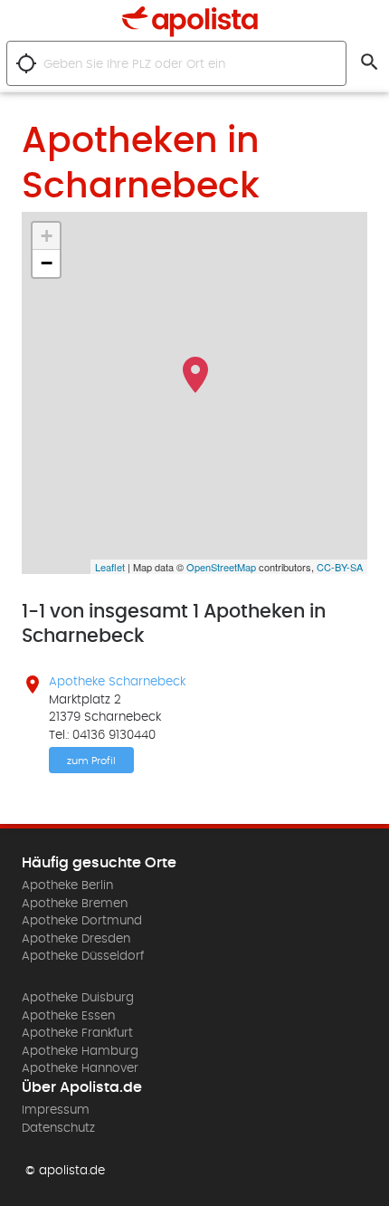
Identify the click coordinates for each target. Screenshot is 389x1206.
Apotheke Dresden (76, 939)
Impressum (56, 1110)
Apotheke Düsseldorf (83, 956)
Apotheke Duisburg (78, 997)
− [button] (46, 263)
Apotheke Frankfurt (77, 1033)
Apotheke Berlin (67, 885)
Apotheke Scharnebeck (117, 681)
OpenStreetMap (221, 567)
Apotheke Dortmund (82, 920)
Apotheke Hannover (80, 1068)
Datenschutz (58, 1128)
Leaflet (110, 567)
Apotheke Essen (68, 1016)
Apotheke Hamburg (80, 1051)
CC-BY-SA (340, 567)
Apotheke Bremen (75, 903)
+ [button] (46, 236)
